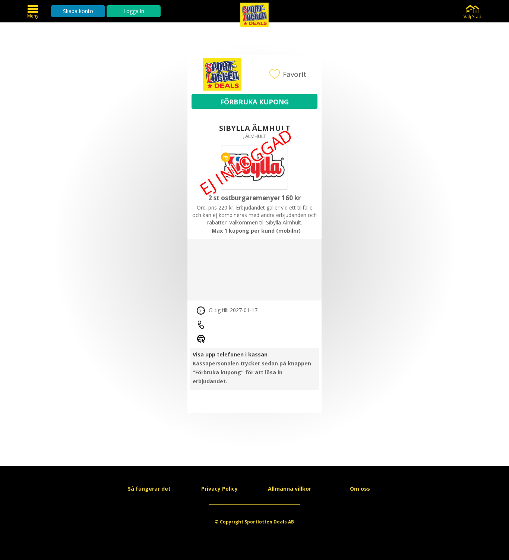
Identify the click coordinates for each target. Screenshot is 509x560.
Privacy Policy (219, 488)
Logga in (133, 11)
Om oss (360, 488)
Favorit (294, 74)
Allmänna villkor (289, 488)
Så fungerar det (149, 488)
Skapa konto (78, 11)
